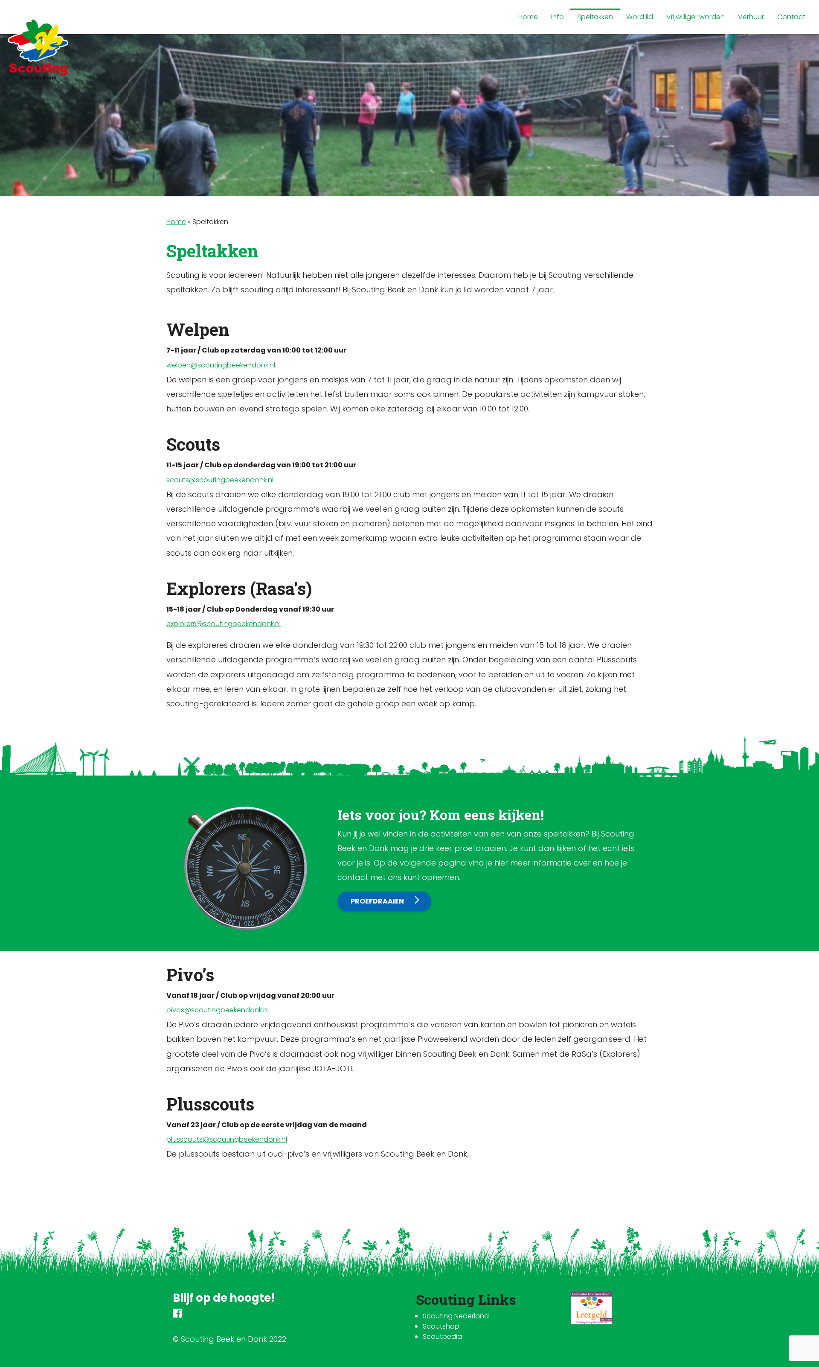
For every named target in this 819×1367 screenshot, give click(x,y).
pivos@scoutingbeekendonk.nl (217, 1010)
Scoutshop (441, 1326)
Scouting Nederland (456, 1316)
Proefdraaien (377, 901)
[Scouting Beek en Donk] (39, 49)
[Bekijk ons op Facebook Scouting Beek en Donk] (177, 1315)
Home (176, 222)
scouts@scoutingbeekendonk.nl (219, 480)
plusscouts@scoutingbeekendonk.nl (226, 1139)
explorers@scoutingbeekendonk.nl (223, 624)
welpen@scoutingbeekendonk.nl (220, 365)
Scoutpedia (442, 1336)
